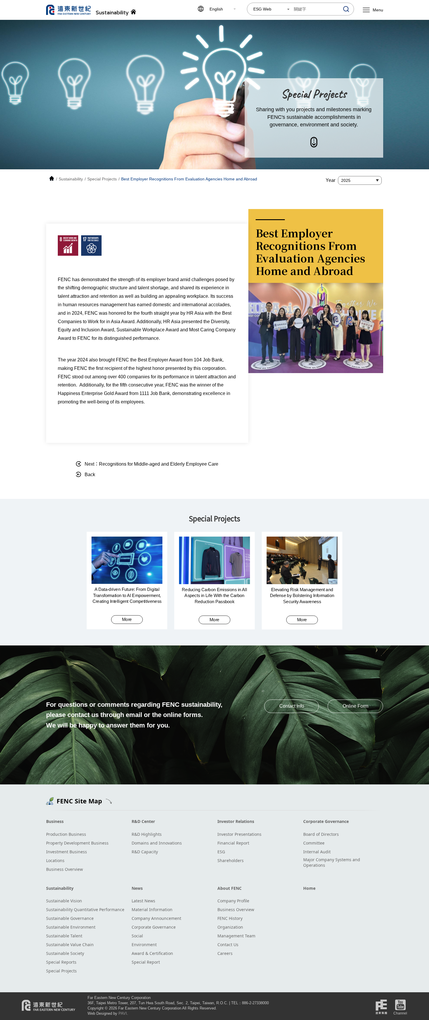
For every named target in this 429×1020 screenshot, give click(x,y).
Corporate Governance (326, 821)
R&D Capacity (145, 851)
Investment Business (66, 851)
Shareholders (230, 860)
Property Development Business (77, 843)
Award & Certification (152, 953)
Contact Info (291, 706)
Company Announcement (156, 918)
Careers (225, 953)
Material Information (152, 909)
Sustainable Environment (70, 927)
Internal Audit (317, 851)
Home (309, 888)
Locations (55, 860)
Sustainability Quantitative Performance (85, 909)
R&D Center (143, 821)
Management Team (236, 936)
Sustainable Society (65, 953)
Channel (400, 1013)
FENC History (230, 918)
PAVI (122, 1013)
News (137, 888)
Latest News (143, 901)
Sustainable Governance (70, 918)
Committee (314, 843)
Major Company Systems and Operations (331, 862)
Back (90, 474)
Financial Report (233, 843)
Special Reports (61, 962)
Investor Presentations (239, 834)
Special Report (146, 962)
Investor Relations (235, 821)
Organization (230, 927)
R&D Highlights (147, 834)
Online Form (355, 706)
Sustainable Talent (64, 936)
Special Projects (61, 971)
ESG (221, 851)
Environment (144, 944)
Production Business (66, 834)
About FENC (229, 888)
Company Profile (233, 901)
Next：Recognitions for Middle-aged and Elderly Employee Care (151, 464)
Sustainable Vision (64, 901)
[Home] (51, 179)
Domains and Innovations (157, 843)
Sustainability (60, 888)
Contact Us (227, 944)
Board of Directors (321, 834)
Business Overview (64, 869)
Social (137, 936)
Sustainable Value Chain (70, 944)
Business (55, 821)
